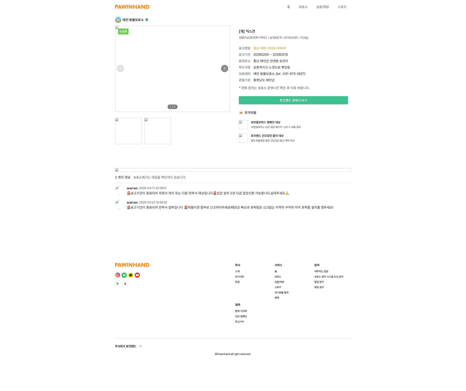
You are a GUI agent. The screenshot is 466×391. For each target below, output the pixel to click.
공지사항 (239, 276)
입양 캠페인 (241, 316)
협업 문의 (319, 281)
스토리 (342, 7)
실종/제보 (322, 7)
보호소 (303, 7)
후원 (237, 281)
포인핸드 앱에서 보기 (293, 100)
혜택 (277, 297)
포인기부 (239, 321)
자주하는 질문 (321, 271)
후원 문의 (319, 287)
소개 (237, 271)
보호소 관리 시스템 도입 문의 (328, 276)
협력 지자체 (241, 311)
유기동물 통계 (282, 292)
